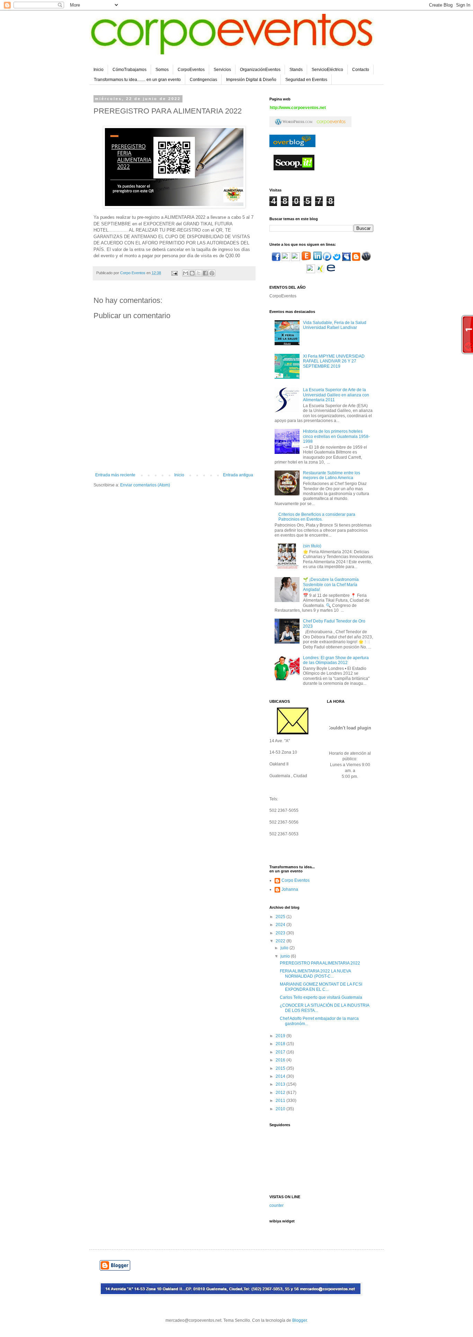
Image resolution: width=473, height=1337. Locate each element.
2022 (281, 941)
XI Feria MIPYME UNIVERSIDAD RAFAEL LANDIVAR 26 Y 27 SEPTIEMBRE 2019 (334, 361)
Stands (296, 69)
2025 (281, 916)
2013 (281, 1084)
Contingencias (203, 79)
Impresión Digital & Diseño (251, 79)
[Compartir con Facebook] (205, 273)
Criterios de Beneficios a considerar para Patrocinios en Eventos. (316, 517)
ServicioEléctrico (327, 69)
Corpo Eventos (296, 880)
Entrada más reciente (115, 475)
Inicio (98, 69)
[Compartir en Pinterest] (211, 273)
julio (284, 947)
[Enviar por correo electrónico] (185, 273)
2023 (281, 933)
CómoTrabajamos (129, 69)
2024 (281, 924)
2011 (281, 1100)
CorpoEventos (191, 69)
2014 (281, 1076)
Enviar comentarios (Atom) (145, 485)
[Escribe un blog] (192, 273)
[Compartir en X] (198, 273)
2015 (281, 1068)
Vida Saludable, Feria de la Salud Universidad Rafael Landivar (334, 325)
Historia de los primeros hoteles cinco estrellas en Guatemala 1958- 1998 (336, 436)
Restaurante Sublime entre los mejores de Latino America (331, 475)
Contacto (360, 69)
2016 (281, 1060)
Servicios (222, 69)
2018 (281, 1043)
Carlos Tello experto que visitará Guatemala (321, 997)
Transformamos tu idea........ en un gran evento (137, 79)
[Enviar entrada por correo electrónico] (174, 273)
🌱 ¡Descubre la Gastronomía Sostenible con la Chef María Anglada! (331, 584)
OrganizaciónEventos (260, 69)
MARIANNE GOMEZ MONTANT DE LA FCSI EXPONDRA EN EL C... (321, 986)
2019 (281, 1035)
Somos (162, 69)
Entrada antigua (238, 475)
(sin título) (312, 546)
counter (276, 1205)
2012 (281, 1092)
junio (285, 956)
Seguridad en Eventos (306, 79)
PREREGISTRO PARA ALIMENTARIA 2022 (320, 963)
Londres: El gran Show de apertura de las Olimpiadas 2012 (336, 660)
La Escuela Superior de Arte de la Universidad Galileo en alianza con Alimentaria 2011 (336, 394)
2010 (281, 1108)
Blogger (299, 1320)
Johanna (290, 889)
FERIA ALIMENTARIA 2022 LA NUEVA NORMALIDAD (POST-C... (315, 973)
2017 (281, 1052)
